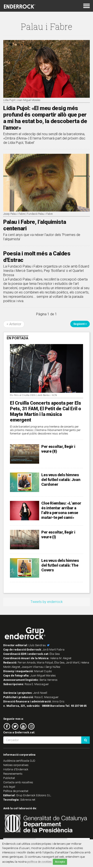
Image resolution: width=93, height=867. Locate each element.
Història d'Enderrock (15, 769)
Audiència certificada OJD (19, 760)
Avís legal (9, 786)
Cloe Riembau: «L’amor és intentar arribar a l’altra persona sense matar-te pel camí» (61, 510)
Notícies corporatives (16, 765)
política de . (39, 861)
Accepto (60, 861)
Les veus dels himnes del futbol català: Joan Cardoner (60, 480)
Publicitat (9, 778)
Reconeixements (12, 773)
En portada (17, 338)
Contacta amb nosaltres (18, 782)
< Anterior (13, 324)
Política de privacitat (15, 791)
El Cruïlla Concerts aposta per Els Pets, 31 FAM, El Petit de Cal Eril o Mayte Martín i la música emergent (45, 411)
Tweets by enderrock (46, 602)
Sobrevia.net (27, 799)
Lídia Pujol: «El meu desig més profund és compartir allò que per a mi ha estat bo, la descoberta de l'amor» (45, 118)
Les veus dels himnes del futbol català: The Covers (60, 565)
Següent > (80, 323)
